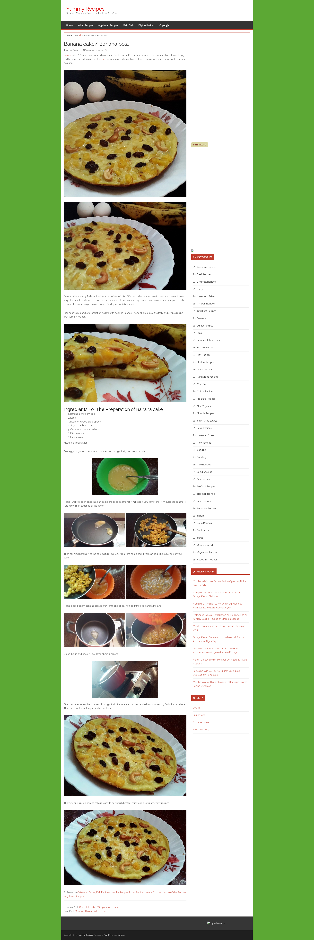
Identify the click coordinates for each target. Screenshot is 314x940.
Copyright (164, 25)
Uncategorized (205, 545)
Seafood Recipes (206, 486)
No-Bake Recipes (177, 892)
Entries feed (199, 715)
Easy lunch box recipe (209, 340)
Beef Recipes (204, 274)
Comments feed (201, 722)
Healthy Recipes (119, 892)
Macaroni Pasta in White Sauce (91, 911)
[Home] (80, 35)
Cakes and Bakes (86, 892)
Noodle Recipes (205, 413)
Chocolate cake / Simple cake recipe (99, 907)
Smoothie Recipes (206, 508)
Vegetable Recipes (207, 552)
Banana (67, 55)
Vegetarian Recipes (108, 25)
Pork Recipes (204, 442)
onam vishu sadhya (207, 420)
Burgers (201, 289)
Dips (199, 333)
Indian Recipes (85, 25)
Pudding (201, 457)
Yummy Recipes (85, 9)
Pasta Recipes (204, 428)
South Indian (203, 530)
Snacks (200, 515)
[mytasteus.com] (216, 923)
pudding (201, 450)
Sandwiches (203, 479)
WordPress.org (201, 729)
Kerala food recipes (156, 892)
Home (69, 25)
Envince (120, 935)
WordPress (108, 935)
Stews (200, 537)
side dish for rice (206, 494)
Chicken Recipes (206, 303)
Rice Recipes (204, 464)
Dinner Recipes (205, 325)
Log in (196, 707)
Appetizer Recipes (207, 267)
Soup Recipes (204, 523)
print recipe (199, 145)
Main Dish (128, 25)
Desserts (201, 318)
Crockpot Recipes (206, 311)
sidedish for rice (205, 501)
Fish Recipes (103, 892)
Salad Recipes (204, 472)
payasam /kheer (205, 435)
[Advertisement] (215, 92)
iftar (103, 59)
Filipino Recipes (146, 25)
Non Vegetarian (205, 406)
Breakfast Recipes (206, 281)
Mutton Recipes (205, 391)
